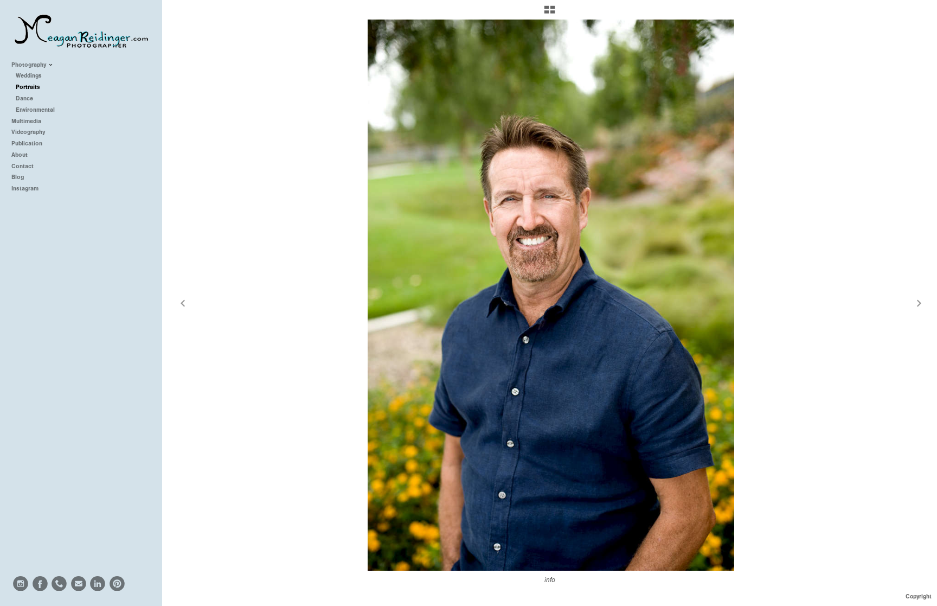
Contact (22, 166)
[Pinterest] (117, 583)
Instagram (24, 188)
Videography (29, 132)
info (549, 580)
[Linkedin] (97, 583)
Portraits (28, 87)
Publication (27, 143)
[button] (549, 13)
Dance (24, 98)
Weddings (29, 75)
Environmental (35, 109)
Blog (17, 177)
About (19, 154)
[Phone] (59, 583)
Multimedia (27, 121)
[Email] (78, 583)
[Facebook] (40, 583)
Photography (29, 64)
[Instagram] (20, 583)
